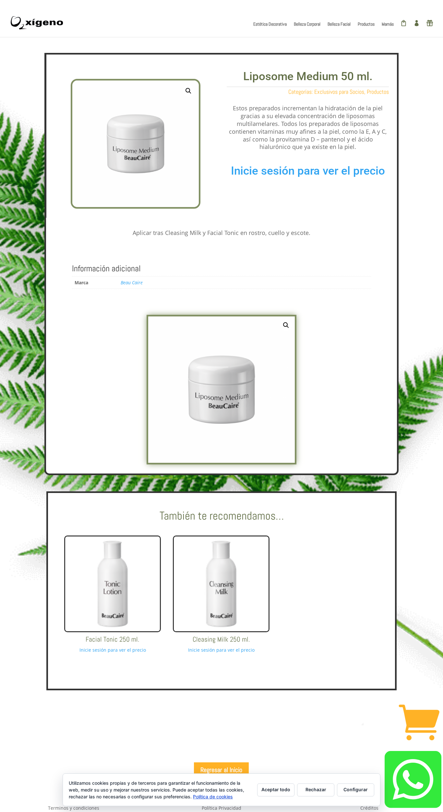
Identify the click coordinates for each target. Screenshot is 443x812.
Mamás (388, 24)
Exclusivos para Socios (339, 91)
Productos (366, 24)
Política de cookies (213, 796)
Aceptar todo (275, 789)
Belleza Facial (339, 24)
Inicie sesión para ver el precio (308, 171)
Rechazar (315, 789)
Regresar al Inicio (221, 770)
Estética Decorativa (270, 24)
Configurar (355, 789)
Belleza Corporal (307, 24)
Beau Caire (132, 282)
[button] (188, 91)
